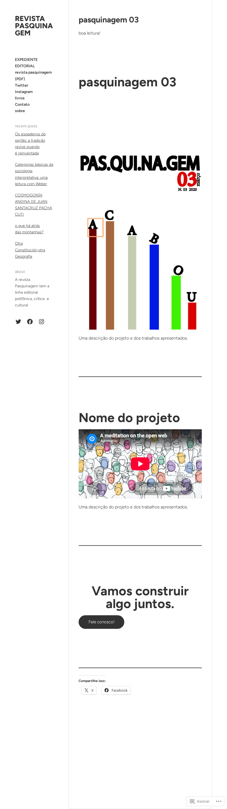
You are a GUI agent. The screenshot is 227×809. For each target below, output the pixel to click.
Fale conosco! (101, 621)
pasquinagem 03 (109, 19)
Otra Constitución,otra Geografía (30, 250)
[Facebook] (30, 321)
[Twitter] (18, 321)
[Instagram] (41, 321)
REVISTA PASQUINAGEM (34, 25)
